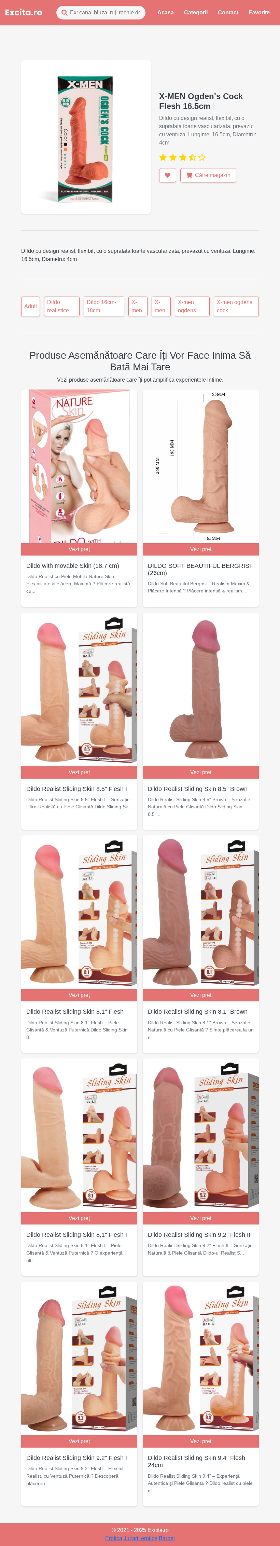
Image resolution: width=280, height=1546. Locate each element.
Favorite (259, 12)
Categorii (196, 12)
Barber (167, 1538)
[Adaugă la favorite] (167, 175)
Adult (30, 306)
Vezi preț (79, 549)
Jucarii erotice (140, 1538)
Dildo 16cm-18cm (101, 306)
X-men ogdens (187, 306)
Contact (228, 12)
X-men (136, 306)
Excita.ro (23, 12)
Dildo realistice (58, 306)
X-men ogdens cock (234, 306)
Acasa (165, 12)
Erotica (113, 1538)
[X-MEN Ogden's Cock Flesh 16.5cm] (86, 136)
